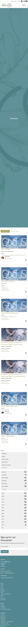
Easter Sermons (5, 459)
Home (2, 585)
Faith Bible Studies (4, 623)
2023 (14, 502)
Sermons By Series (15, 231)
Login (12, 1)
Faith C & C (3, 617)
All (2, 527)
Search (19, 1)
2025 (14, 496)
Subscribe (5, 551)
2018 (14, 516)
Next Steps (3, 599)
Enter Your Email (4, 546)
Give (2, 596)
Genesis (3, 456)
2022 (14, 504)
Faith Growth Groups (5, 624)
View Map (3, 566)
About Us (3, 605)
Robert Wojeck (14, 477)
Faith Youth (3, 616)
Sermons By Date (5, 231)
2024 (14, 499)
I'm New (2, 595)
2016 (14, 522)
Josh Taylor (14, 480)
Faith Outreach (4, 625)
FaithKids (2, 614)
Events (2, 587)
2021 (14, 507)
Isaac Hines (14, 474)
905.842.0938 (7, 571)
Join (15, 1)
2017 (14, 519)
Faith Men (3, 620)
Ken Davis (14, 472)
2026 (14, 493)
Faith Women (3, 618)
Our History (3, 607)
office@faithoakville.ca (9, 572)
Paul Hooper (14, 483)
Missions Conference (6, 465)
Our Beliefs (3, 606)
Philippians (4, 453)
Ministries (3, 589)
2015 (14, 524)
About (2, 592)
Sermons (2, 591)
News (2, 588)
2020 (14, 510)
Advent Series (5, 462)
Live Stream (3, 598)
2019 (14, 513)
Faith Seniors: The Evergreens (7, 621)
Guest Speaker (14, 486)
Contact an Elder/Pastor (6, 593)
